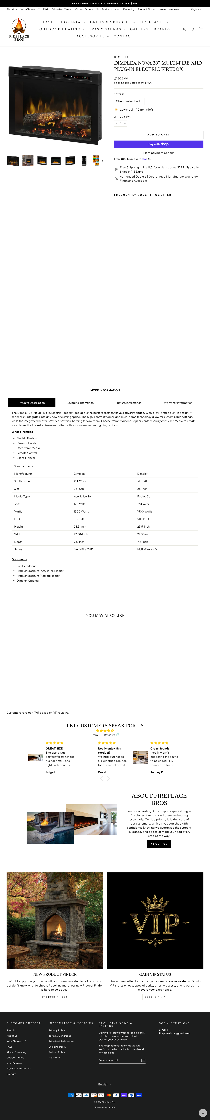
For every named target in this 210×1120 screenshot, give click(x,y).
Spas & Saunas (106, 29)
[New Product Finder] (55, 920)
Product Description (32, 403)
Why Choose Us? (30, 9)
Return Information (129, 403)
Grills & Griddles (111, 22)
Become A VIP (155, 997)
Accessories (91, 36)
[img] (105, 731)
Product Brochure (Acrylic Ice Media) (40, 571)
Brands (162, 29)
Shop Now (71, 22)
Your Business (104, 9)
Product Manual (27, 566)
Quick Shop (29, 668)
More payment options (158, 153)
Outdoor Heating (60, 29)
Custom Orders (84, 9)
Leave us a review (168, 9)
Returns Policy (57, 1052)
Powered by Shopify (105, 1107)
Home (48, 22)
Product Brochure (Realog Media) (38, 576)
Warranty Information (178, 403)
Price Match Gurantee (61, 1041)
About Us (12, 9)
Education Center (62, 9)
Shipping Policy (57, 1046)
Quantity (123, 117)
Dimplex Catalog (28, 580)
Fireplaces (153, 22)
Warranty (54, 1057)
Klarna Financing (125, 9)
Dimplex (121, 57)
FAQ (45, 9)
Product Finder (146, 9)
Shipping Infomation (80, 403)
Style (119, 94)
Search (11, 1030)
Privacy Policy (57, 1030)
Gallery (139, 29)
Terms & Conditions (60, 1035)
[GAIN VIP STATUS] (155, 920)
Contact (124, 36)
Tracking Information (19, 1068)
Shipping (119, 82)
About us (159, 843)
